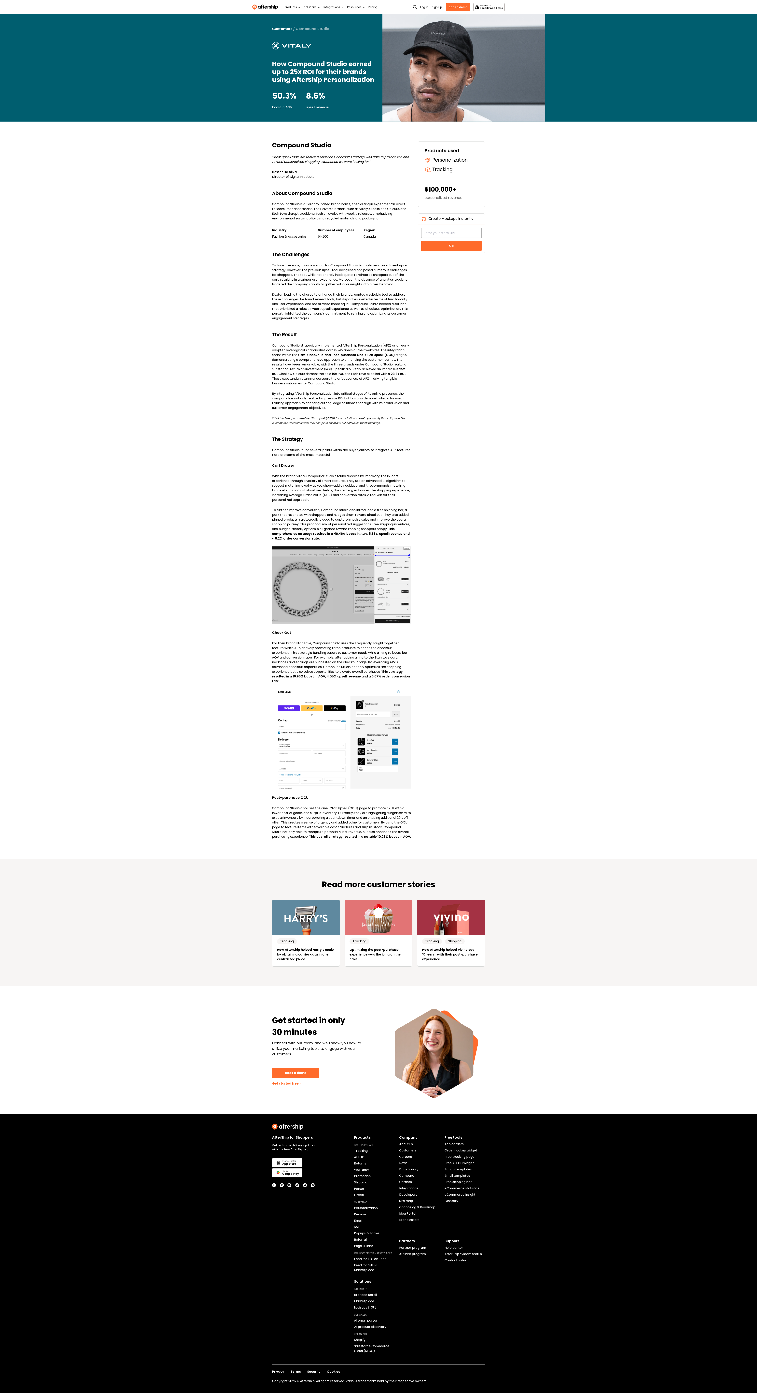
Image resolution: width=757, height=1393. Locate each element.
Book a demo (458, 7)
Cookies (333, 1371)
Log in (424, 7)
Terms (296, 1371)
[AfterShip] (266, 7)
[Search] (415, 7)
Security (314, 1371)
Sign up (437, 7)
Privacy (278, 1371)
